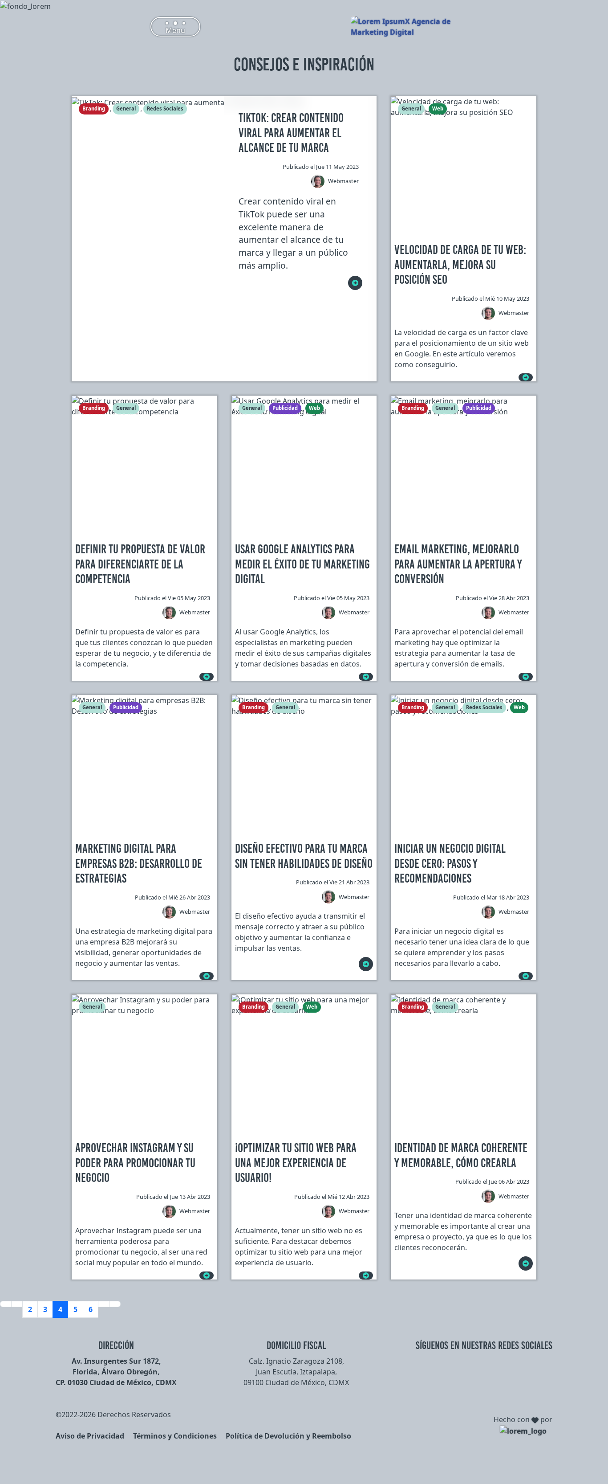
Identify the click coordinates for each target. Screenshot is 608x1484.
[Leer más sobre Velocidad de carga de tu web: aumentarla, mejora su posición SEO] (526, 377)
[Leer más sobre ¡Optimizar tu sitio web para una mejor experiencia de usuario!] (366, 1275)
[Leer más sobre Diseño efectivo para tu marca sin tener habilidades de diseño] (366, 964)
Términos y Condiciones (175, 1436)
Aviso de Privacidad (90, 1436)
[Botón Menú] (175, 27)
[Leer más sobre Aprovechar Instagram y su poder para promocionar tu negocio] (206, 1275)
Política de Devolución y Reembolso (288, 1436)
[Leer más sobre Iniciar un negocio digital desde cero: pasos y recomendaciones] (526, 976)
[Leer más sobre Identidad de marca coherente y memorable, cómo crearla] (526, 1263)
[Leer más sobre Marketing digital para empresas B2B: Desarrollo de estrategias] (206, 976)
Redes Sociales (165, 108)
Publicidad (285, 408)
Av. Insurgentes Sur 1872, (116, 1361)
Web (437, 108)
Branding (93, 108)
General (126, 108)
